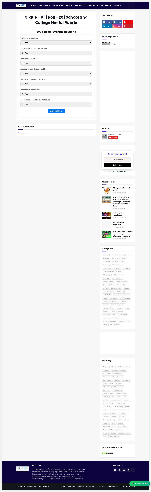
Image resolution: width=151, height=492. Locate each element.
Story (113, 314)
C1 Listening (126, 268)
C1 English (117, 268)
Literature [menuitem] (92, 5)
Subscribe (117, 165)
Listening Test (122, 301)
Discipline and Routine (30, 89)
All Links (119, 255)
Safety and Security (29, 38)
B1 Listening (106, 261)
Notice (122, 304)
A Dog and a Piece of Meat (121, 189)
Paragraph (106, 308)
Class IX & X (106, 278)
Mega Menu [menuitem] (43, 5)
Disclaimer (101, 486)
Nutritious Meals (27, 59)
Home (62, 486)
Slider (113, 311)
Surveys (120, 318)
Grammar (126, 288)
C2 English (119, 271)
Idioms (105, 298)
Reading (120, 308)
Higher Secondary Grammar (121, 294)
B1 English (123, 258)
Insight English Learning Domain (37, 486)
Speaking (120, 311)
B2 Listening (106, 265)
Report (127, 308)
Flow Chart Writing (116, 288)
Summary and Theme (109, 318)
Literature (105, 304)
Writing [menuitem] (78, 5)
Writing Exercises (114, 324)
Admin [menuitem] (116, 5)
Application (127, 255)
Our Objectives (112, 486)
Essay (118, 285)
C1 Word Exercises (108, 271)
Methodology (114, 304)
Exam (124, 285)
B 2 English (115, 258)
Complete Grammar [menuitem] (62, 5)
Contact (81, 486)
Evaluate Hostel (56, 111)
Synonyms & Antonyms (109, 321)
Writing (105, 324)
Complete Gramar (117, 278)
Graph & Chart (121, 291)
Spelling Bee (106, 314)
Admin (113, 255)
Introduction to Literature (109, 301)
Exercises (106, 288)
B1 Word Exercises (117, 261)
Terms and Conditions (127, 486)
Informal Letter (113, 298)
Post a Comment (23, 133)
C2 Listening (106, 275)
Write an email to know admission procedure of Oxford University (122, 234)
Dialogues (105, 285)
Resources (106, 311)
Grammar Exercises (108, 291)
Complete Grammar (121, 281)
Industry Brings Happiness (119, 214)
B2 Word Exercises (117, 265)
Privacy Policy (91, 486)
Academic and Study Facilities (33, 69)
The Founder (71, 486)
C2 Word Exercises (118, 275)
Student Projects (122, 314)
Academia (105, 255)
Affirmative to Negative (119, 223)
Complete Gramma (108, 281)
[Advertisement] (117, 87)
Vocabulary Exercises (124, 321)
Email (112, 285)
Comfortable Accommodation (33, 48)
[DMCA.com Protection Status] (107, 454)
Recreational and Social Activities (35, 100)
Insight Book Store (125, 298)
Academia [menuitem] (105, 5)
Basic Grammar (107, 268)
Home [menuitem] (33, 5)
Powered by (112, 172)
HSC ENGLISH (107, 294)
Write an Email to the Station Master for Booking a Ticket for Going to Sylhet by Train (122, 201)
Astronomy (106, 258)
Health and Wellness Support (33, 79)
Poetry (113, 308)
